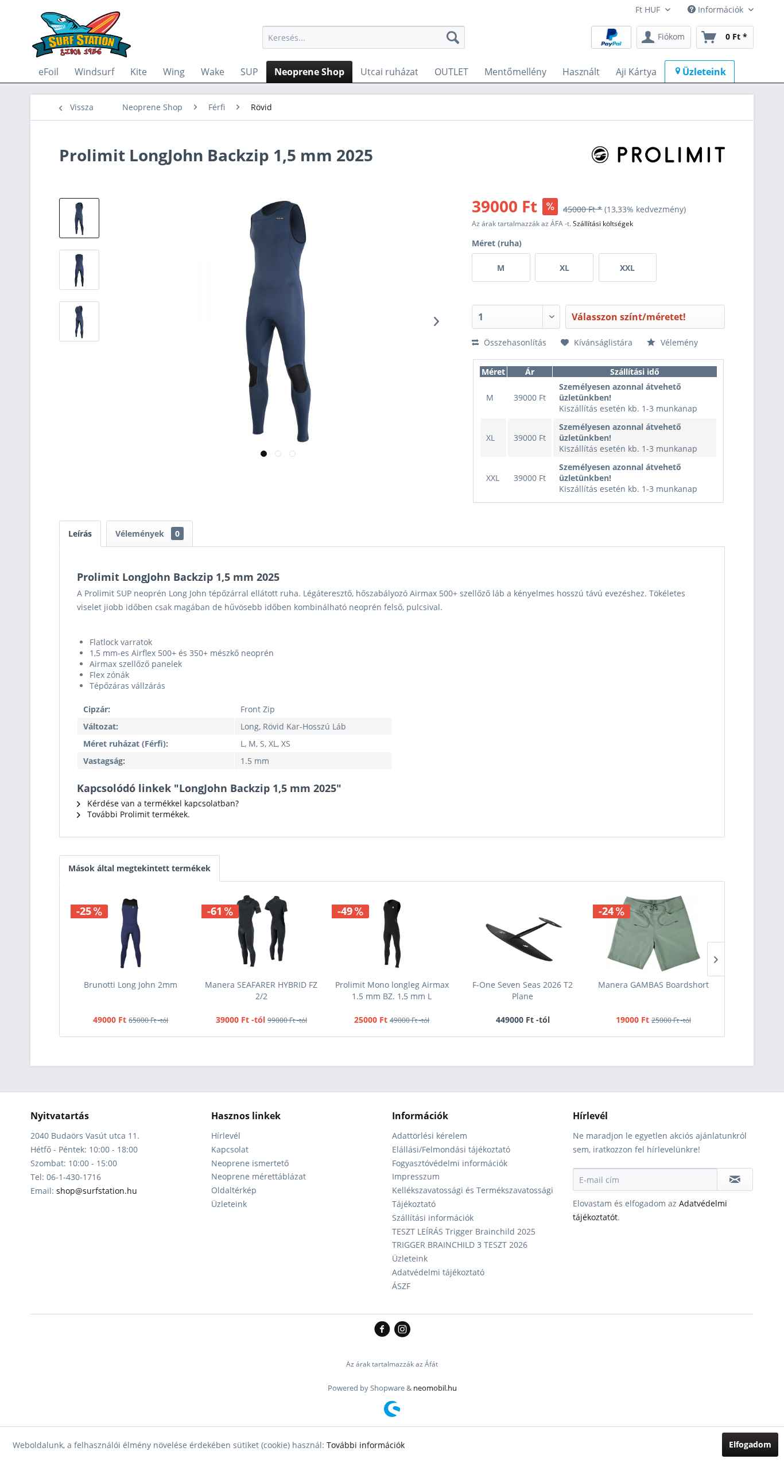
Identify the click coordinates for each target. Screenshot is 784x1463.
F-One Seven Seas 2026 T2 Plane (522, 990)
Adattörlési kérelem (429, 1135)
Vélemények (147, 533)
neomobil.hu (435, 1388)
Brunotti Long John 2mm (130, 984)
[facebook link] (384, 1330)
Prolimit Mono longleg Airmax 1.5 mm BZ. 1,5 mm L (392, 990)
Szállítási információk (432, 1217)
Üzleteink (229, 1203)
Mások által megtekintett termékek (139, 868)
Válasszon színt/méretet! (629, 317)
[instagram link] (402, 1330)
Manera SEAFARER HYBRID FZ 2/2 (261, 990)
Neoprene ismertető (250, 1163)
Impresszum (416, 1176)
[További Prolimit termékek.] (658, 166)
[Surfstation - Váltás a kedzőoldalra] (85, 40)
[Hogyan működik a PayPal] (611, 36)
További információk (366, 1444)
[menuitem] (363, 37)
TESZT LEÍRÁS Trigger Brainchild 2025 (463, 1231)
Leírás (80, 533)
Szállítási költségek (603, 223)
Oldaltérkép (234, 1190)
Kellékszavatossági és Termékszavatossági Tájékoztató (472, 1197)
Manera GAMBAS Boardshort (653, 984)
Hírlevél (225, 1135)
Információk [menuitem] (721, 9)
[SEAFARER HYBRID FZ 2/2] (261, 933)
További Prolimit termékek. (137, 814)
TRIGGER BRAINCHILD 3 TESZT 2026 (459, 1244)
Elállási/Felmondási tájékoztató (451, 1149)
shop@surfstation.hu (96, 1190)
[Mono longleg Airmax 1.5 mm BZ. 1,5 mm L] (392, 933)
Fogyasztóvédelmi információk (449, 1163)
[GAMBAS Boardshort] (653, 933)
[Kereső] (453, 37)
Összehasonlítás (514, 342)
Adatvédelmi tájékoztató (438, 1272)
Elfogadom (750, 1444)
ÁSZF (401, 1285)
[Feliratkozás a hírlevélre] (735, 1179)
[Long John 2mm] (131, 933)
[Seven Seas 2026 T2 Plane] (523, 933)
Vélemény (678, 342)
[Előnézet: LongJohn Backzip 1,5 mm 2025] (79, 218)
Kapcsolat (230, 1149)
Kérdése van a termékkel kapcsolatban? (162, 803)
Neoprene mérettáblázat (258, 1176)
